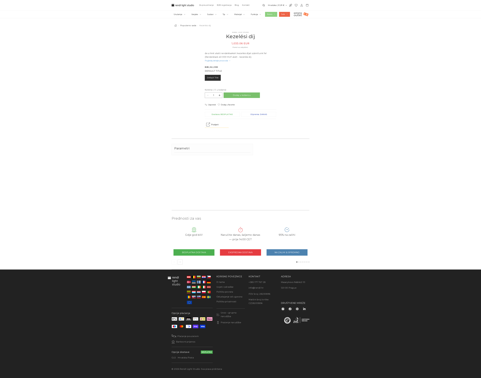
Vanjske (194, 14)
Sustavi (210, 14)
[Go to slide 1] (296, 262)
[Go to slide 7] (308, 262)
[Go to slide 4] (302, 262)
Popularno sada (188, 25)
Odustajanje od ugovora (229, 297)
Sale (283, 14)
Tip (224, 14)
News (269, 14)
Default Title (213, 78)
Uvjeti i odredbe (225, 287)
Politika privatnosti (226, 301)
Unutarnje (178, 14)
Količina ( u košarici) (215, 90)
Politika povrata (224, 292)
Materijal (238, 14)
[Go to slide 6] (306, 262)
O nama (220, 282)
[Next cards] (180, 262)
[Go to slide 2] (298, 262)
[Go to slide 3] (300, 262)
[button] (263, 5)
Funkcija (254, 14)
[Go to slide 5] (304, 262)
